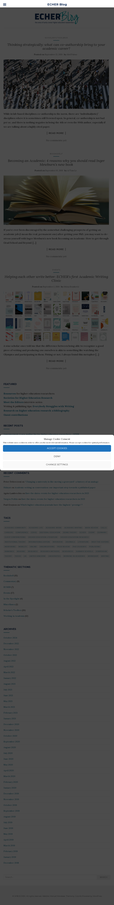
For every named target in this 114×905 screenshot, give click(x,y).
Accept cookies (57, 448)
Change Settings (57, 464)
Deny (57, 456)
